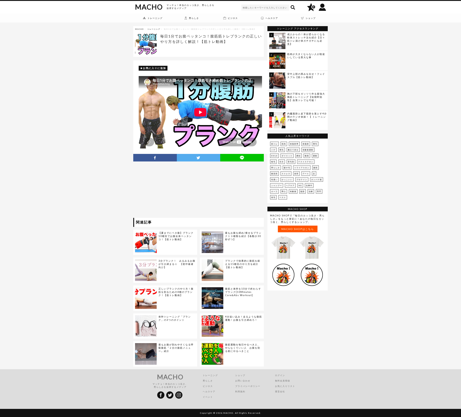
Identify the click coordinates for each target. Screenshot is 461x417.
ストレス (286, 173)
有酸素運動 (308, 150)
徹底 (307, 156)
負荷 (296, 173)
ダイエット (287, 156)
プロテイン (301, 179)
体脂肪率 (294, 144)
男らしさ (275, 168)
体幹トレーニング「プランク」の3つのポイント (174, 318)
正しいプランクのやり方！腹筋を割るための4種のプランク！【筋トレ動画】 (176, 292)
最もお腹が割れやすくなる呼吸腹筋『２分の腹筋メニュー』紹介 (176, 347)
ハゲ (273, 150)
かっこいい (287, 179)
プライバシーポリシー (247, 386)
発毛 (273, 197)
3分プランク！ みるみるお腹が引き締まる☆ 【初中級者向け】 (176, 264)
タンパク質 (316, 179)
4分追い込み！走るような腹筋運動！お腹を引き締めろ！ (243, 318)
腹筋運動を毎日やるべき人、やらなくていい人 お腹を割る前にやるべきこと (242, 347)
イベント (208, 397)
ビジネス (208, 386)
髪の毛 (287, 168)
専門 (319, 191)
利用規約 (240, 391)
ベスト (282, 197)
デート (306, 173)
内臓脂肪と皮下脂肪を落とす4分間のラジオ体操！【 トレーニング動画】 (307, 116)
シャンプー (276, 185)
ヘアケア (290, 185)
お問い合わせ (242, 380)
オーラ (274, 191)
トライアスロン (301, 168)
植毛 (273, 162)
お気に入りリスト (285, 386)
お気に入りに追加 (154, 68)
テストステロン (305, 162)
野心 (284, 191)
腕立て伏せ (293, 150)
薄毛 (315, 144)
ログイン (280, 375)
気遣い (274, 179)
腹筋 (315, 168)
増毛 (281, 150)
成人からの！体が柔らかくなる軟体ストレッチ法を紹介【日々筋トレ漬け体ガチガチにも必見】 (306, 39)
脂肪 (302, 191)
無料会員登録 (282, 380)
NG (300, 185)
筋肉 (284, 144)
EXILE (274, 156)
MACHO (149, 7)
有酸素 (293, 191)
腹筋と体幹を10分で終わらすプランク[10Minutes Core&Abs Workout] (243, 292)
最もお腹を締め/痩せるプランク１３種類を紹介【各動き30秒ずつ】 (243, 236)
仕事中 (309, 185)
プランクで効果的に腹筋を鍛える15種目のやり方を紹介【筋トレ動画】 (242, 264)
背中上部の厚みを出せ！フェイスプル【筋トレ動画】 (306, 75)
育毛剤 (291, 162)
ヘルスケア (209, 391)
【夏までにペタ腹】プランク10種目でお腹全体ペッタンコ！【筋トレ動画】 (176, 236)
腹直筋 (274, 173)
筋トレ (274, 144)
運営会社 (280, 391)
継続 (298, 156)
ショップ (240, 375)
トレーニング (153, 29)
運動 (315, 156)
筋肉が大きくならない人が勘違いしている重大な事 (306, 56)
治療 (311, 191)
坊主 (281, 162)
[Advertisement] (166, 190)
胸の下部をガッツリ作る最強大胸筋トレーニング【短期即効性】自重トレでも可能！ (306, 97)
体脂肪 (306, 144)
